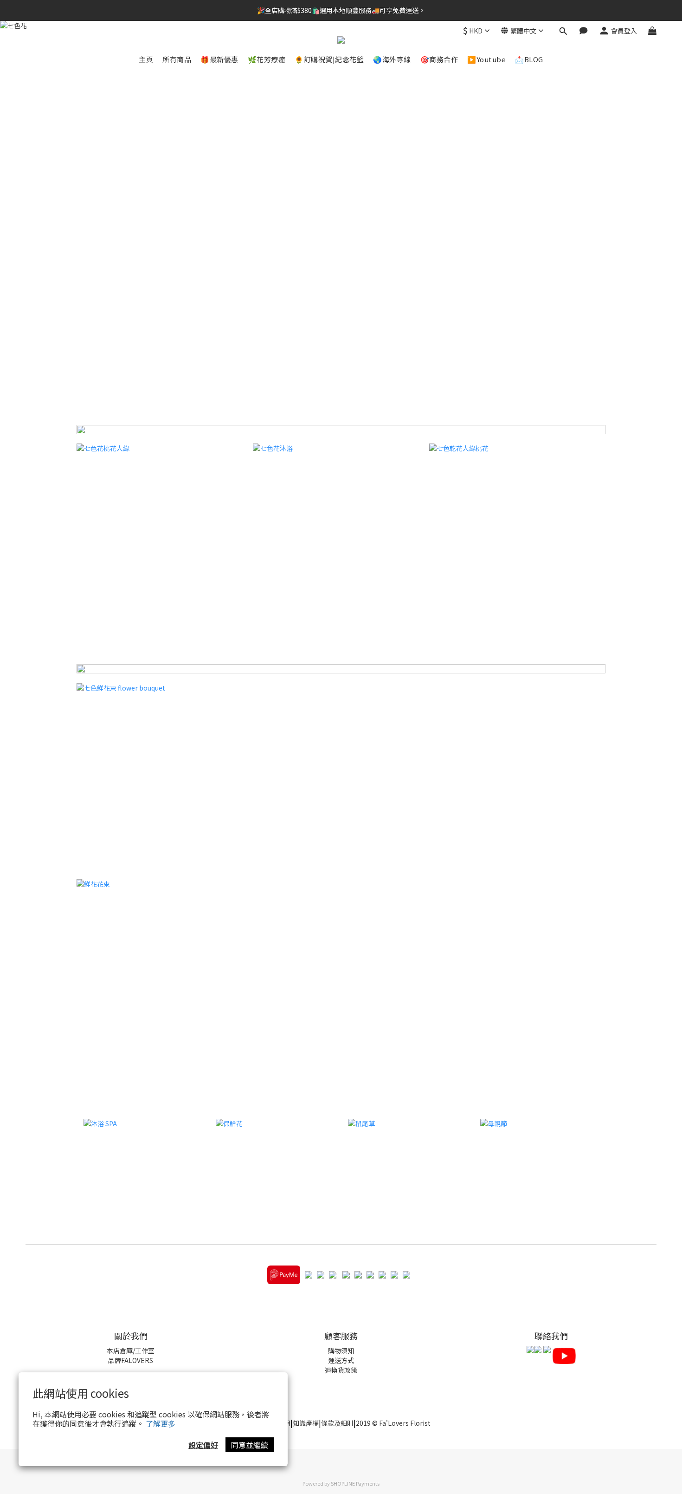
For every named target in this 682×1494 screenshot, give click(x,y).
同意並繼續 (249, 1444)
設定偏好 (203, 1444)
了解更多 (160, 1423)
